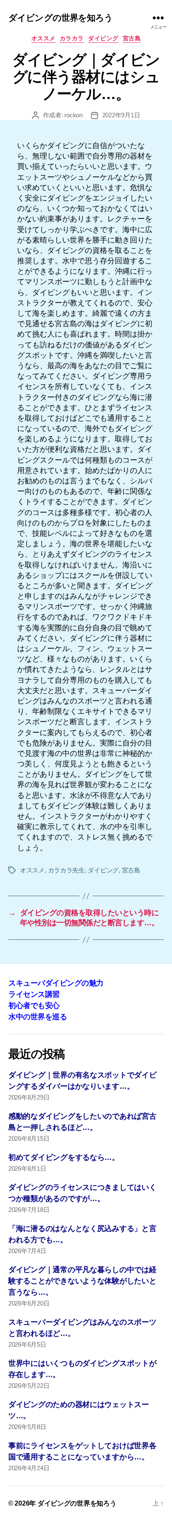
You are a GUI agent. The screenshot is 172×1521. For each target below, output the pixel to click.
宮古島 (132, 38)
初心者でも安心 (34, 1005)
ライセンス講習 (34, 994)
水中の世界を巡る (37, 1017)
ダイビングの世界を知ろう (60, 17)
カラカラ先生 (66, 870)
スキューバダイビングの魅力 (56, 983)
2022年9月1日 (121, 115)
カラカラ (72, 38)
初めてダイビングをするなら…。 (63, 1157)
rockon (73, 115)
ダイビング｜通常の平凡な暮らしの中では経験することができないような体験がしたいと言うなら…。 (82, 1281)
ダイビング (103, 38)
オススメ (43, 38)
